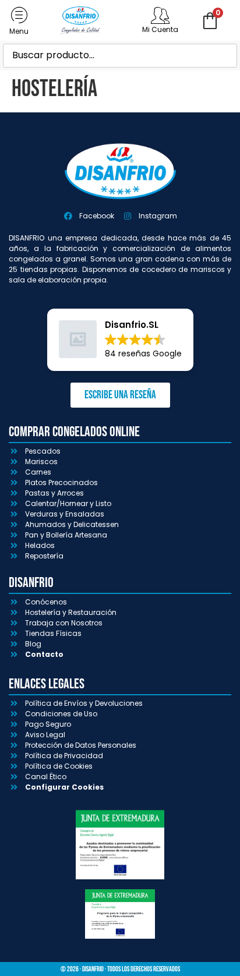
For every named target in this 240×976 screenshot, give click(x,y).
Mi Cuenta (160, 29)
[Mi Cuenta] (160, 15)
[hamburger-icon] (19, 21)
